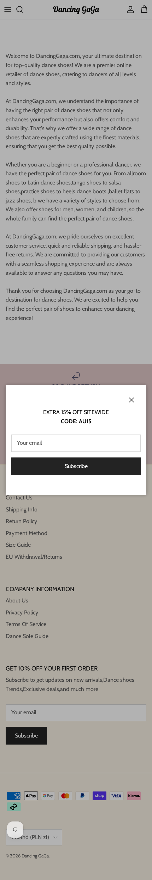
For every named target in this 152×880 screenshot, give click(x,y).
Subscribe (76, 466)
